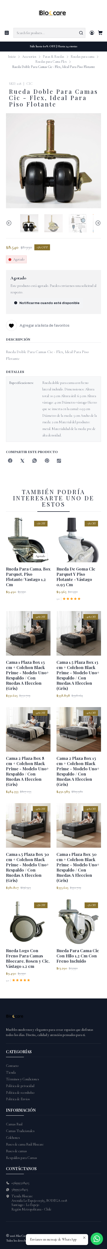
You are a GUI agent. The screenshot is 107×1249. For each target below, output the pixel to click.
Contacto (12, 1066)
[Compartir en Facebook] (10, 461)
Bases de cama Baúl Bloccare (25, 1144)
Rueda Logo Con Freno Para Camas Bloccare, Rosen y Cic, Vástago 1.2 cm (28, 958)
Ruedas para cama (82, 56)
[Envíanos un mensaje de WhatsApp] (97, 1239)
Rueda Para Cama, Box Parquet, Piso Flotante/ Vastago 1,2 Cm (28, 576)
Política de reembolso (20, 1093)
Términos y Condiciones (22, 1079)
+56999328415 (20, 1183)
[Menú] (6, 33)
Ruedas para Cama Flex (51, 61)
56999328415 (19, 1189)
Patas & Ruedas (53, 56)
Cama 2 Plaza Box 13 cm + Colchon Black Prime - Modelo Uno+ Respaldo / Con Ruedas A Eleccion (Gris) (77, 771)
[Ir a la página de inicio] (53, 13)
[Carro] (100, 33)
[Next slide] (97, 223)
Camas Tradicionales (20, 1131)
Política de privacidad (20, 1086)
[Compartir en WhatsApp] (34, 461)
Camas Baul (14, 1124)
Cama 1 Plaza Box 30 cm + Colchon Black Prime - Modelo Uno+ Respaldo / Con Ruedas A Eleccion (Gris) (77, 867)
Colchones (13, 1138)
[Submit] (81, 33)
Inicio (12, 56)
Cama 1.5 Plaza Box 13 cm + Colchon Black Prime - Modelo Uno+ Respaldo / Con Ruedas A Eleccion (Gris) (77, 675)
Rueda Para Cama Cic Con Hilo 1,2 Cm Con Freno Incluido (77, 956)
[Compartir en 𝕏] (22, 461)
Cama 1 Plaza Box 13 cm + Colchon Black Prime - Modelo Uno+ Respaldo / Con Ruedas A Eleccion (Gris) (27, 675)
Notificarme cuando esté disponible (49, 303)
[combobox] (49, 33)
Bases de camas (16, 1151)
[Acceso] (92, 33)
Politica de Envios (18, 1099)
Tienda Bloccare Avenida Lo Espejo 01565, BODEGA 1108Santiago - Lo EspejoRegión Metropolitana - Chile (39, 1202)
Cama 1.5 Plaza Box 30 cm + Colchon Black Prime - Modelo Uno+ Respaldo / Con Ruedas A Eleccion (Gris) (27, 867)
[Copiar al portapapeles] (59, 461)
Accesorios (29, 56)
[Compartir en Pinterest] (47, 461)
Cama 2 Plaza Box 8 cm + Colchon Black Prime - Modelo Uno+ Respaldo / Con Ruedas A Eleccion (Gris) (27, 771)
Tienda (11, 1072)
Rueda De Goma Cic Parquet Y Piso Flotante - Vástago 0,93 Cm (75, 576)
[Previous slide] (9, 223)
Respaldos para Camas (21, 1158)
